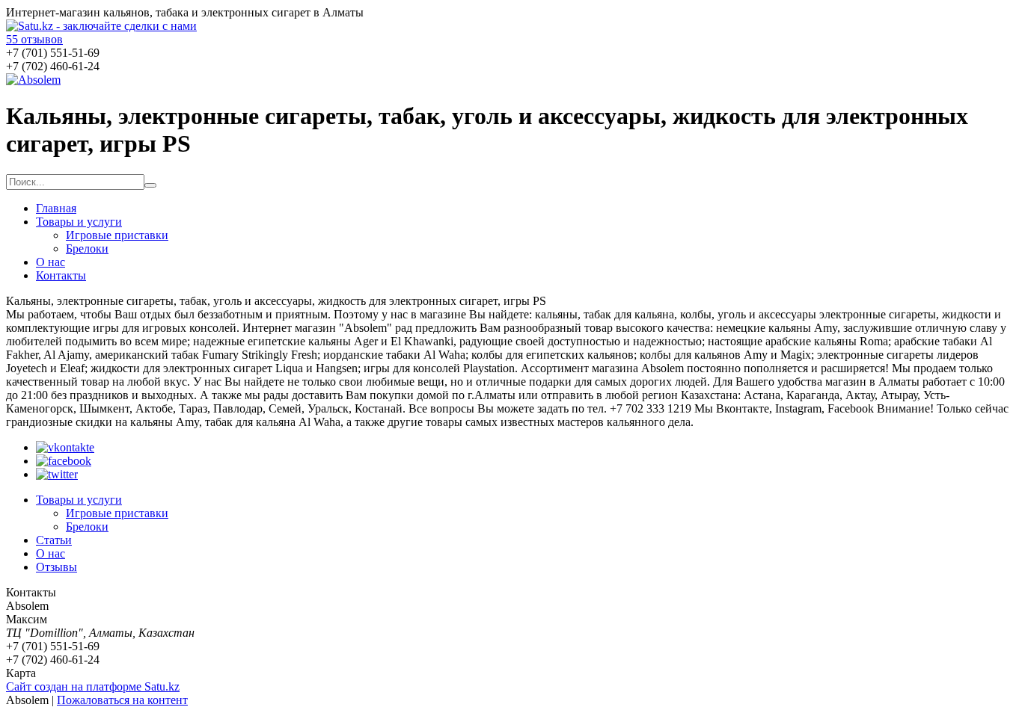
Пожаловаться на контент (122, 700)
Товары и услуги (79, 221)
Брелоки (87, 248)
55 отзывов (34, 39)
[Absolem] (33, 79)
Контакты (61, 275)
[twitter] (57, 474)
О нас (50, 262)
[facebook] (63, 460)
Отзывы (56, 567)
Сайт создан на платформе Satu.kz (93, 686)
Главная (56, 208)
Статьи (54, 540)
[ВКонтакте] (65, 447)
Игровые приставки (117, 235)
